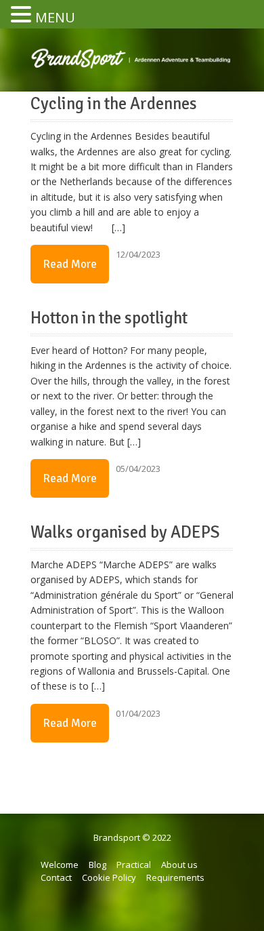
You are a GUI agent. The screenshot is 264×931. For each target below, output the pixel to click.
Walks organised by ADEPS (125, 532)
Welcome (60, 864)
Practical (133, 864)
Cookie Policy (109, 877)
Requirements (175, 877)
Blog (97, 864)
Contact (56, 877)
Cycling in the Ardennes (113, 104)
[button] (23, 15)
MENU (55, 17)
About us (179, 864)
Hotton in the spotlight (109, 318)
